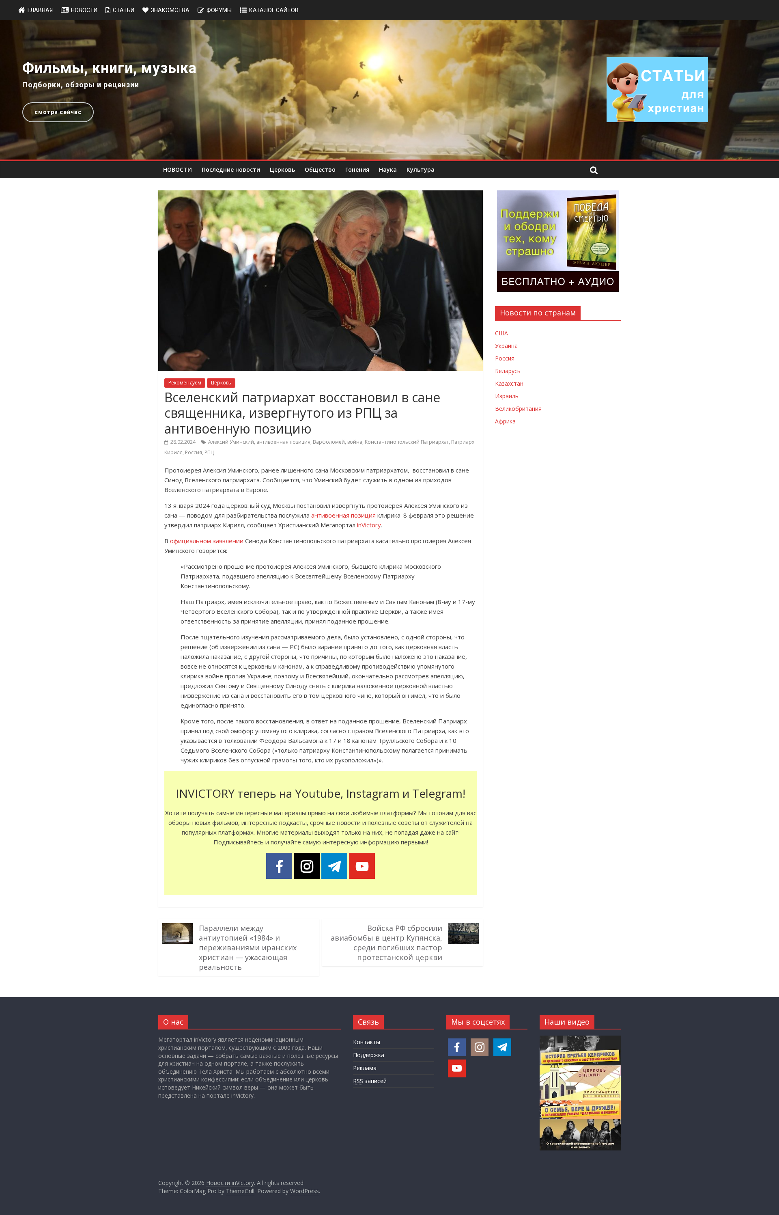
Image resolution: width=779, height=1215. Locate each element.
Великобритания (518, 408)
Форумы (219, 10)
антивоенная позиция (283, 441)
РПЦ (209, 452)
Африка (505, 421)
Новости (84, 10)
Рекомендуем (184, 382)
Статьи (123, 10)
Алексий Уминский (231, 441)
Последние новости (231, 169)
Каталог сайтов (274, 10)
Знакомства (170, 10)
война (354, 441)
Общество (320, 169)
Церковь (282, 169)
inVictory (369, 525)
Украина (506, 346)
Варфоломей (329, 441)
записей (370, 1081)
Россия (193, 452)
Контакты (366, 1042)
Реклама (365, 1068)
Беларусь (508, 371)
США (501, 333)
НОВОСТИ (177, 169)
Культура (421, 169)
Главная (40, 10)
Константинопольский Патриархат (407, 441)
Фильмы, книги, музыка (109, 68)
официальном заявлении (206, 541)
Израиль (507, 396)
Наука (388, 169)
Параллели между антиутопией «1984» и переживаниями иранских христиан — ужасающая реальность (248, 947)
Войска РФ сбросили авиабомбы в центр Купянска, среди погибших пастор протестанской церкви (386, 942)
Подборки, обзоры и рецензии (80, 84)
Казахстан (509, 383)
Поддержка (368, 1055)
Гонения (357, 169)
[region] (389, 90)
